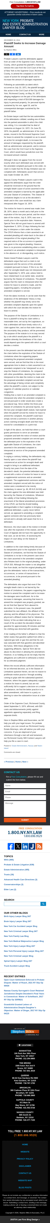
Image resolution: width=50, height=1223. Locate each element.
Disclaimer (25, 1166)
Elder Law (10, 889)
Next (25, 762)
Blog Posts (25, 1187)
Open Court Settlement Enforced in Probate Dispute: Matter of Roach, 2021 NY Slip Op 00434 (24, 983)
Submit (25, 820)
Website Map (25, 1180)
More (41, 34)
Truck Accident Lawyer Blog (17, 966)
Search (43, 904)
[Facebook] (10, 846)
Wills (9, 860)
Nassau (31, 746)
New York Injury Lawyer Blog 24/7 (19, 946)
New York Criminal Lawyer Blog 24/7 (21, 931)
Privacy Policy (25, 1159)
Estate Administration (19, 746)
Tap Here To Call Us (25, 6)
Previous (9, 762)
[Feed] (38, 846)
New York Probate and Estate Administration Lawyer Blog (25, 24)
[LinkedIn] (25, 846)
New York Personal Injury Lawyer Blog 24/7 (24, 951)
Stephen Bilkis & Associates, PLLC (32, 1213)
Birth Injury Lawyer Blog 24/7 (17, 916)
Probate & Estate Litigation (19, 865)
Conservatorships (13, 884)
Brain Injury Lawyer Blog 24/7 (17, 921)
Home (8, 34)
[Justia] (31, 846)
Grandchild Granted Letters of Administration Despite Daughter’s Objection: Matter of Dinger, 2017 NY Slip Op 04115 (24, 1009)
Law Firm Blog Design (24, 1219)
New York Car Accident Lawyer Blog (20, 926)
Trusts (9, 874)
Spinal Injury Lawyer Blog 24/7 (18, 961)
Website (25, 1152)
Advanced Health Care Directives (20, 879)
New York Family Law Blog (16, 936)
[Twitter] (18, 846)
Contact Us (25, 34)
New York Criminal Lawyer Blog (18, 956)
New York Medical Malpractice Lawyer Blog (24, 941)
